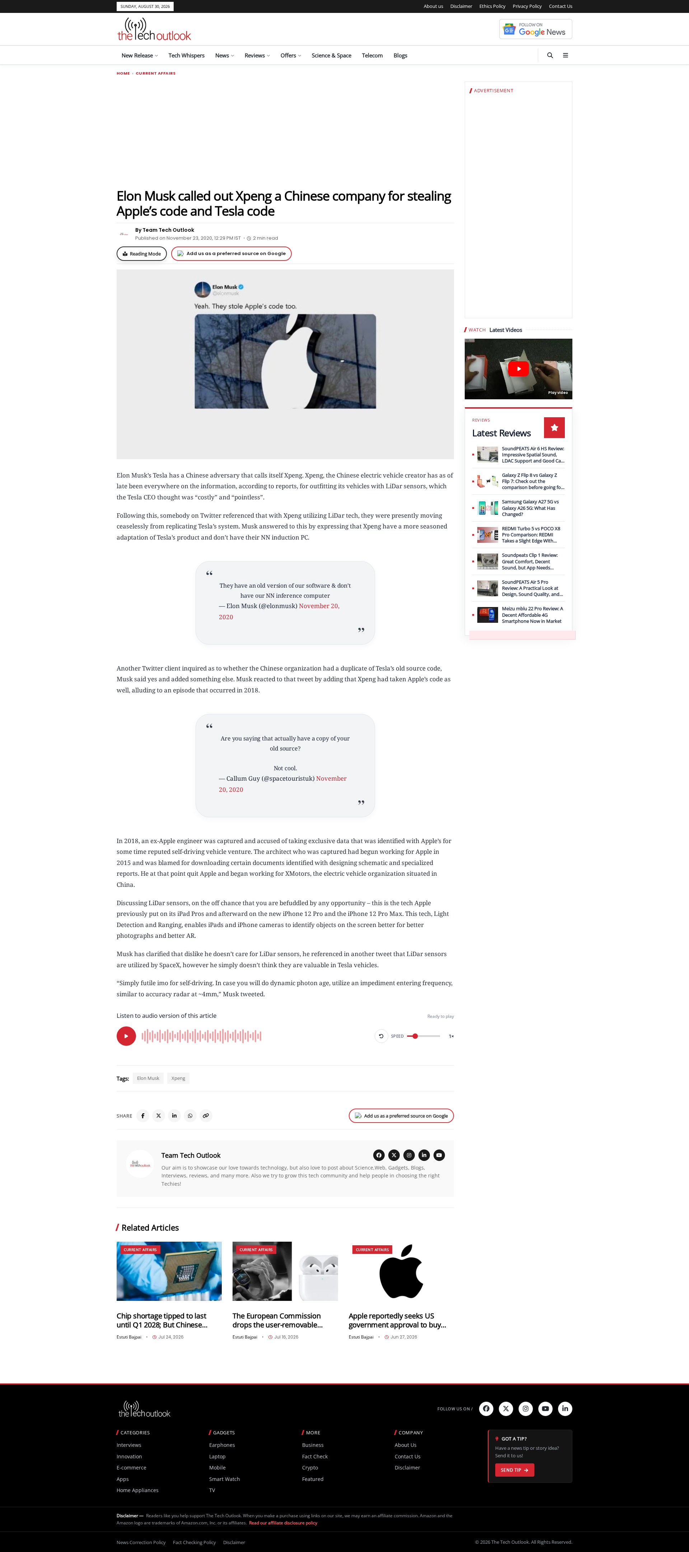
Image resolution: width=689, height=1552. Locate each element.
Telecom (372, 55)
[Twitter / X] (158, 1115)
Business (313, 1445)
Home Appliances (138, 1490)
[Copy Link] (206, 1115)
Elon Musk (148, 1078)
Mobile (217, 1467)
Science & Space (331, 55)
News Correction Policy (141, 1542)
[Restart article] (381, 1036)
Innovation (129, 1456)
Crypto (310, 1467)
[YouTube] (439, 1155)
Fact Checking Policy (194, 1542)
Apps (123, 1479)
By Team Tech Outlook (164, 230)
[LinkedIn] (174, 1115)
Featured (313, 1479)
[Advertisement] (285, 131)
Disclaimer (461, 6)
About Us (406, 1445)
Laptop (217, 1456)
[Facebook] (142, 1115)
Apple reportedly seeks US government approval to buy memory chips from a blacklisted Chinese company (396, 1320)
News (222, 55)
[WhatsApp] (190, 1115)
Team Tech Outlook (190, 1155)
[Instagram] (409, 1155)
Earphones (222, 1445)
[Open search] (550, 55)
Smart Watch (224, 1479)
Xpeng (178, 1078)
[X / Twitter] (394, 1155)
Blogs (400, 55)
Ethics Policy (492, 6)
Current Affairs (156, 73)
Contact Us (560, 6)
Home (123, 73)
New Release (137, 55)
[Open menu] (565, 55)
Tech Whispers (187, 55)
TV (212, 1490)
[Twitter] (506, 1409)
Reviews (255, 55)
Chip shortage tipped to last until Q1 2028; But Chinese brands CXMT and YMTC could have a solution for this (166, 1320)
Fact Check (315, 1456)
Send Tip (511, 1470)
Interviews (129, 1445)
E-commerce (131, 1467)
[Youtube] (545, 1409)
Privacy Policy (527, 6)
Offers (288, 55)
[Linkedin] (565, 1409)
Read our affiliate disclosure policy (283, 1523)
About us (433, 6)
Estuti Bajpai (129, 1337)
